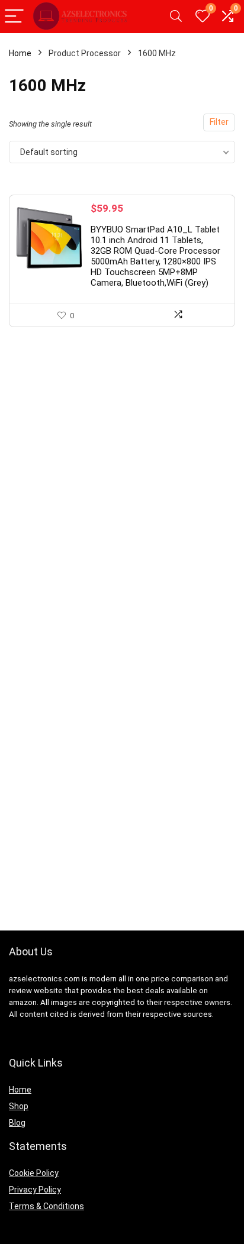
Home (20, 53)
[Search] (176, 17)
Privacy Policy (35, 1189)
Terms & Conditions (46, 1206)
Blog (17, 1122)
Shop (18, 1106)
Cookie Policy (34, 1173)
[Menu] (14, 17)
